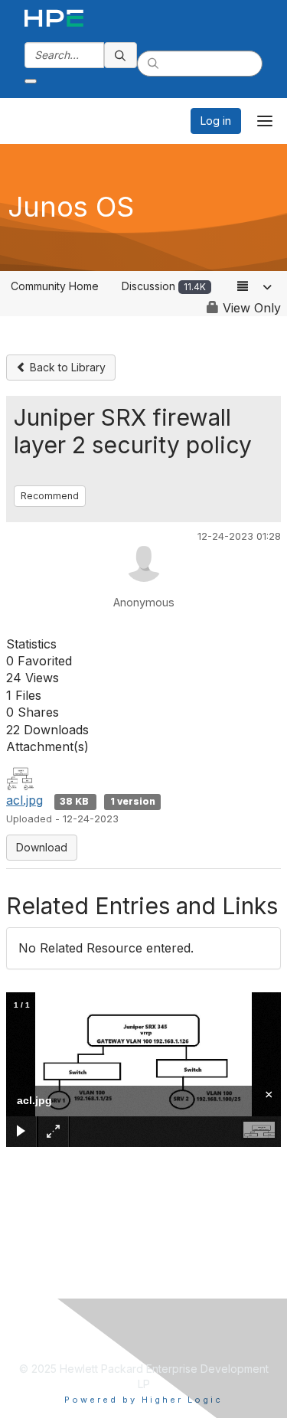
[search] (121, 55)
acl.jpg (24, 800)
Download (41, 847)
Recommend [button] (50, 496)
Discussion (164, 285)
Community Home (55, 285)
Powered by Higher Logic (143, 1399)
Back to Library (66, 367)
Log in (216, 120)
